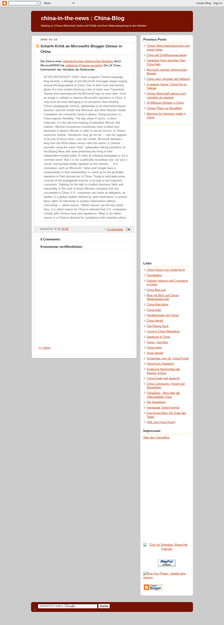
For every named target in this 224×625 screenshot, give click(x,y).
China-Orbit (154, 310)
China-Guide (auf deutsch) (163, 378)
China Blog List (156, 290)
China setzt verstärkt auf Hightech (168, 79)
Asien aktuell (155, 353)
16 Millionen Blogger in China (165, 102)
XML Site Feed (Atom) (161, 422)
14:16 (64, 228)
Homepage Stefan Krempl (163, 407)
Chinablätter (154, 275)
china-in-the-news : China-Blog (82, 18)
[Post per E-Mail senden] (127, 229)
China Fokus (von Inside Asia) (166, 269)
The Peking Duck (158, 326)
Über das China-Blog (156, 437)
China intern (154, 347)
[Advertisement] (160, 190)
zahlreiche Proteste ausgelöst (84, 65)
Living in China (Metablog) (163, 331)
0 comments (115, 229)
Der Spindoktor (156, 402)
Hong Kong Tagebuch (160, 363)
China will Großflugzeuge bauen (167, 55)
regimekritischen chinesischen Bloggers (88, 61)
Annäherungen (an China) (163, 315)
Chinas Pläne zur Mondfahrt (164, 108)
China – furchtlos (157, 342)
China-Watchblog (157, 304)
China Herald (155, 320)
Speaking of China (158, 336)
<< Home (44, 347)
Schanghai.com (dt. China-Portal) (168, 358)
